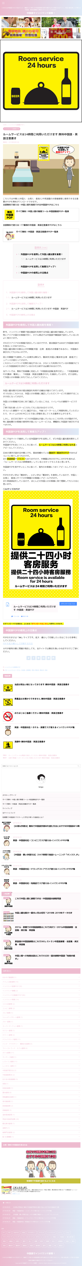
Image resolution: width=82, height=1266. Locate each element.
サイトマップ (7, 808)
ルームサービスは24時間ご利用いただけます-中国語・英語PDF (39, 308)
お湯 (23, 1232)
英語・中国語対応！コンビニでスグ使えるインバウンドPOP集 (41, 840)
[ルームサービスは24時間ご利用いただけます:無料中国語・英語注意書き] (44, 658)
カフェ (60, 1232)
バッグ (17, 1237)
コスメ (67, 1232)
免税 (4, 1241)
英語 (46, 670)
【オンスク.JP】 (20, 1187)
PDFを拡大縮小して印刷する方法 (18, 643)
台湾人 (18, 1241)
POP (6, 670)
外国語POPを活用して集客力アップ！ (37, 266)
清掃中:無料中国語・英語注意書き (29, 741)
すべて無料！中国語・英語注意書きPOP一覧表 (19, 804)
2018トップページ (9, 795)
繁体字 (42, 670)
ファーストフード (27, 1237)
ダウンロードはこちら (68, 603)
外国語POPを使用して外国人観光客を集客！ (40, 254)
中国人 (55, 1237)
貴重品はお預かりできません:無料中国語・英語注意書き (39, 698)
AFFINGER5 (63, 1263)
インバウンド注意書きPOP (12, 667)
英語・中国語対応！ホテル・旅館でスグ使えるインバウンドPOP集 (44, 727)
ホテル (18, 670)
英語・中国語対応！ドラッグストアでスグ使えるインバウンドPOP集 (44, 868)
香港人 (61, 1245)
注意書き (28, 670)
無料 (33, 670)
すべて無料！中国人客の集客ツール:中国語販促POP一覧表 (23, 799)
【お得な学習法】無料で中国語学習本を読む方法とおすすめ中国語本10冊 (46, 826)
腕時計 (25, 1245)
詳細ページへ (16, 1193)
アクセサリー (32, 1232)
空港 (4, 1245)
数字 (41, 1241)
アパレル (41, 1232)
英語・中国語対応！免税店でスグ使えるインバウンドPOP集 (40, 883)
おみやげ (16, 1232)
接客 (35, 1241)
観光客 (38, 1245)
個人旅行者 (70, 1237)
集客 (50, 1245)
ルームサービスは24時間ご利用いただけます (43, 258)
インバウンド (12, 670)
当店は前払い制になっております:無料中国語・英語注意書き (41, 684)
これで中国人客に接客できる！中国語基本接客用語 (38, 898)
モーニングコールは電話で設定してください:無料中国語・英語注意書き (32, 755)
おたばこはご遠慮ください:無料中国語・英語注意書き (38, 713)
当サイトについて (8, 813)
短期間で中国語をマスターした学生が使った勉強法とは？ (23, 817)
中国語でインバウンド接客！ (41, 12)
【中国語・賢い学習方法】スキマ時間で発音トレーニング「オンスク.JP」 (46, 854)
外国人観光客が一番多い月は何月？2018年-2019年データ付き (43, 912)
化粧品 (11, 1241)
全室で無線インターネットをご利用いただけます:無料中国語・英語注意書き (34, 758)
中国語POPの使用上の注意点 (33, 272)
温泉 (67, 1241)
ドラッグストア (7, 1237)
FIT (4, 1232)
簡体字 (37, 670)
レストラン (46, 1237)
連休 (44, 1245)
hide (44, 247)
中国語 (23, 670)
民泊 (53, 1241)
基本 (24, 1241)
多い (30, 1241)
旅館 (47, 1241)
